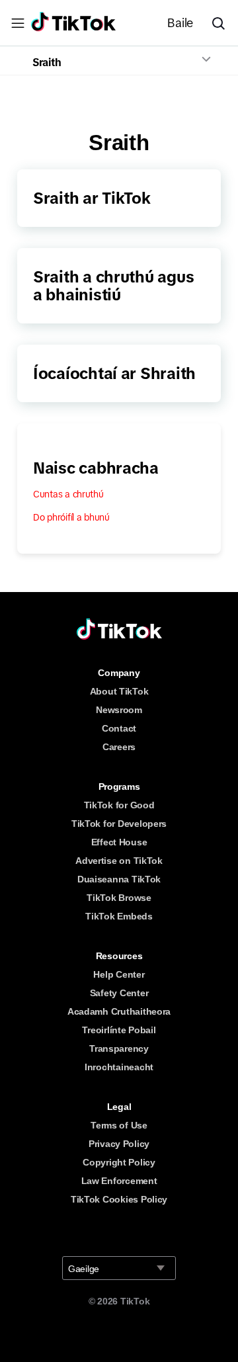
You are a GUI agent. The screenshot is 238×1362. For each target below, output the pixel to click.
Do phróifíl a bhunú (71, 517)
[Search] (223, 23)
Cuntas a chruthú (68, 494)
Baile (180, 23)
